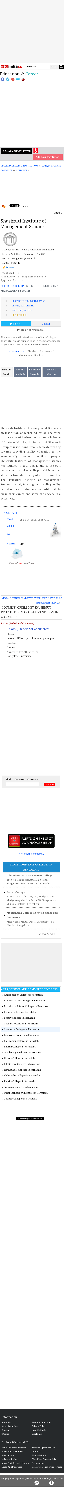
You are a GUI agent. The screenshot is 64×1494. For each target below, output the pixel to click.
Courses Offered (10, 286)
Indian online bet (10, 1459)
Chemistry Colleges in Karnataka (21, 1023)
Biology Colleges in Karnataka (20, 1012)
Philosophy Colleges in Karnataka (22, 1075)
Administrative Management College (30, 875)
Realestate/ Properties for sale (47, 1466)
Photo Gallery (39, 1455)
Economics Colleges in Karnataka (21, 1035)
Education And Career (12, 1451)
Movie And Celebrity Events (15, 1462)
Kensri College (16, 892)
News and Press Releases (14, 1447)
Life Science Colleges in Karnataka (22, 1063)
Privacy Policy (39, 1426)
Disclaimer (37, 1433)
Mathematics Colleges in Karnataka (22, 1069)
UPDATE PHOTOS (16, 351)
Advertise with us (10, 1426)
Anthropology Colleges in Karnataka (23, 994)
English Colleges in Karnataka (20, 1046)
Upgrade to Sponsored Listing (28, 301)
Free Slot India (39, 1429)
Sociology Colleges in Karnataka (21, 1086)
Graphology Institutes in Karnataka (22, 1052)
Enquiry (5, 1429)
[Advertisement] (32, 31)
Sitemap (6, 1433)
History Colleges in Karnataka (20, 1058)
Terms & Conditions (41, 1422)
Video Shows (8, 1455)
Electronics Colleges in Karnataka (22, 1040)
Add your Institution (47, 156)
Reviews (10, 267)
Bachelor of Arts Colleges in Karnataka (24, 1000)
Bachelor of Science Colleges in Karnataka (26, 1006)
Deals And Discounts (12, 1466)
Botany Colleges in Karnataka (19, 1017)
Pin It (25, 206)
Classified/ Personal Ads (44, 1459)
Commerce (21, 170)
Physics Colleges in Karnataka (20, 1081)
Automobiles (38, 1462)
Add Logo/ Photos (22, 310)
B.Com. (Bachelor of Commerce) (17, 623)
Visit (22, 543)
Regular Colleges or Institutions (19, 165)
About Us (6, 1422)
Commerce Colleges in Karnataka (21, 1029)
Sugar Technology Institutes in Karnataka (26, 1092)
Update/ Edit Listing (23, 305)
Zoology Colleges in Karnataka (20, 1098)
